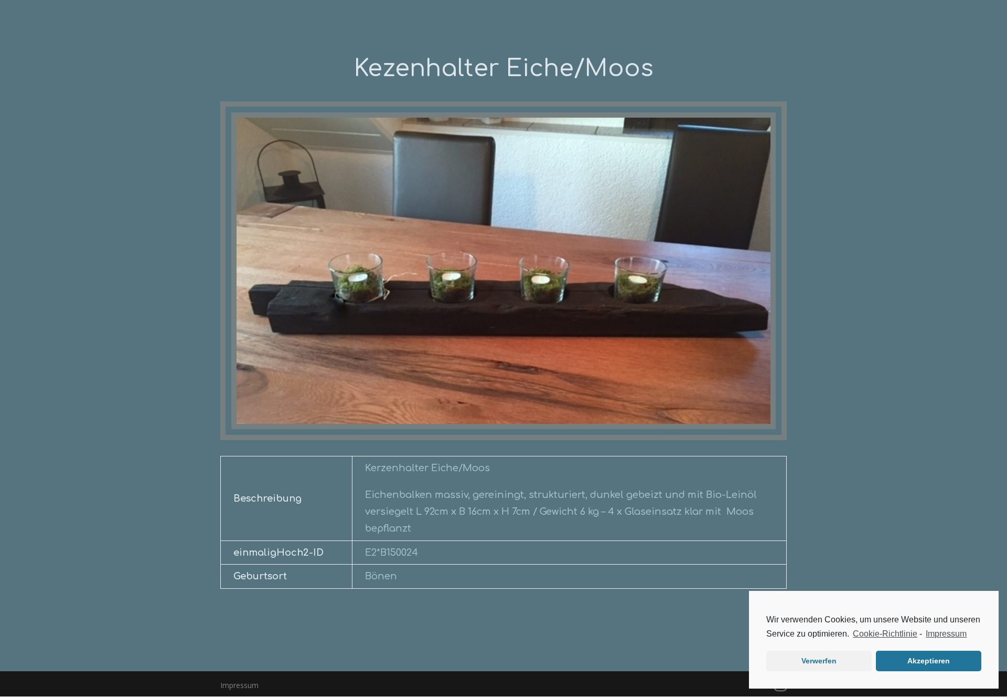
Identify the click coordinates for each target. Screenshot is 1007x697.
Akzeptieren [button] (928, 661)
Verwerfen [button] (819, 661)
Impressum (946, 633)
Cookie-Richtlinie (885, 633)
